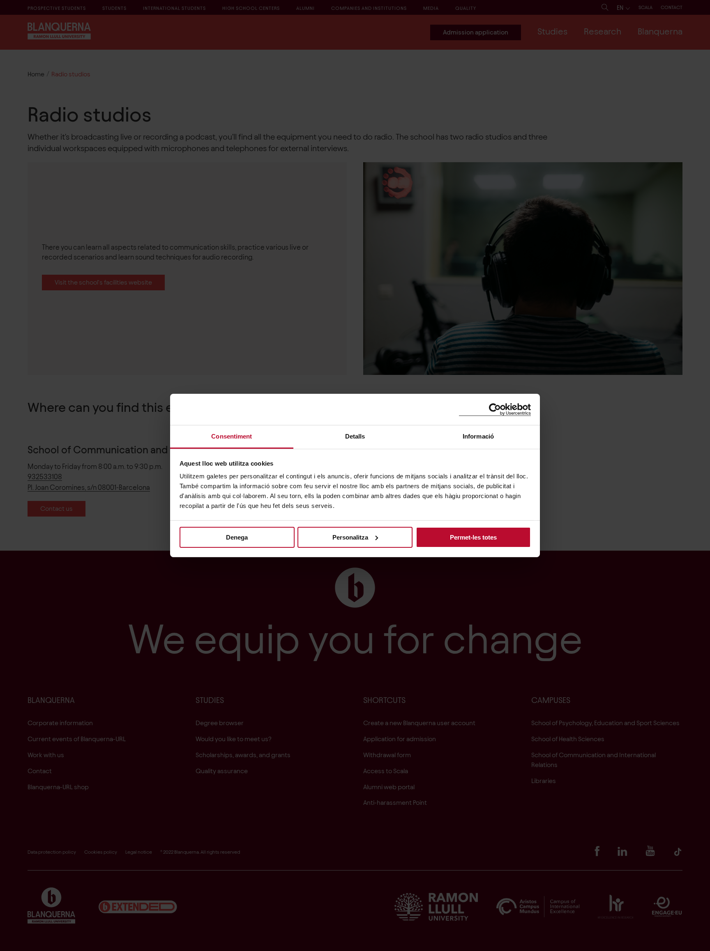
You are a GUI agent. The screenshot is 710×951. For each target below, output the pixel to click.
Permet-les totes (473, 536)
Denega (237, 536)
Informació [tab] (478, 436)
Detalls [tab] (355, 436)
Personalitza (350, 536)
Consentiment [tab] (231, 436)
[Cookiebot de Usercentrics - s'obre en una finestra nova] (495, 409)
